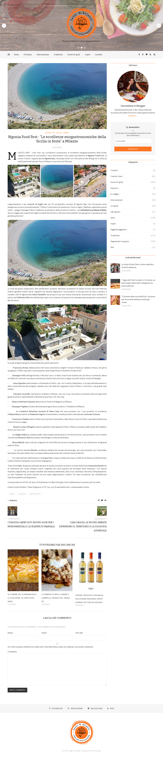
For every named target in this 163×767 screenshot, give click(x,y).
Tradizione (58, 54)
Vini (112, 247)
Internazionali (116, 200)
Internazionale (43, 54)
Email (44, 633)
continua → (133, 115)
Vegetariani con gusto (120, 241)
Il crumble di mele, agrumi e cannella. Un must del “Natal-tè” (56, 598)
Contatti (98, 54)
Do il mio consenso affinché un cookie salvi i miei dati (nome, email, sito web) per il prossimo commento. (50, 647)
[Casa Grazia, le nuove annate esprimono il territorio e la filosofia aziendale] (102, 511)
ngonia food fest (35, 494)
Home (16, 54)
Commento (12, 651)
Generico (114, 188)
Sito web (79, 633)
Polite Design (96, 751)
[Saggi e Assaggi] (81, 23)
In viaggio (115, 194)
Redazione (13, 500)
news (66, 133)
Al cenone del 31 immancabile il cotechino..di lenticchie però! (22, 598)
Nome (11, 633)
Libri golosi (115, 212)
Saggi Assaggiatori (119, 229)
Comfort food (116, 176)
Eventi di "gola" (53, 133)
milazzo (12, 494)
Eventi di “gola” (73, 54)
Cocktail (114, 170)
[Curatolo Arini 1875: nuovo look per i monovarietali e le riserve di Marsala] (12, 511)
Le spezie (114, 206)
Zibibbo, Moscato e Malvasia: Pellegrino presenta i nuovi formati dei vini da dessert (89, 598)
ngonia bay (22, 494)
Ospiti (87, 54)
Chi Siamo (28, 54)
